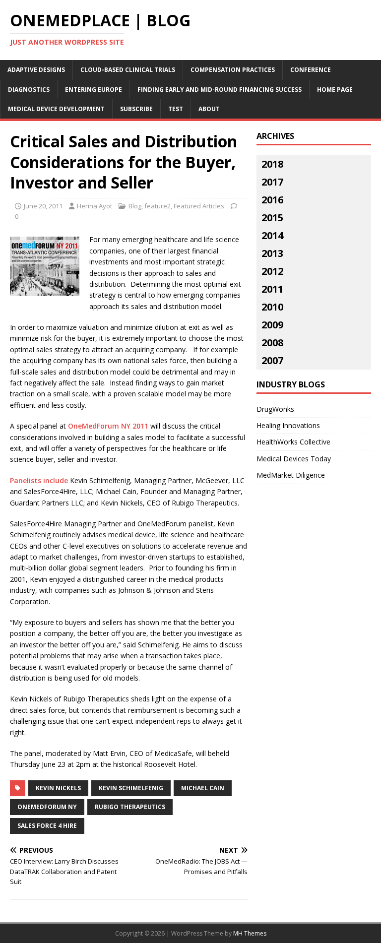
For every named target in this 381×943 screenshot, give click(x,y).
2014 (272, 235)
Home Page (335, 89)
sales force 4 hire (47, 825)
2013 (272, 253)
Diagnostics (29, 89)
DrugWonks (275, 409)
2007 (272, 360)
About (209, 109)
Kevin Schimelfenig (131, 788)
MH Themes (249, 933)
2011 (272, 289)
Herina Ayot (94, 205)
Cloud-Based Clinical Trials (127, 69)
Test (175, 109)
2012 (272, 271)
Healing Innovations (288, 425)
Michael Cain (202, 788)
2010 (272, 307)
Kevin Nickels (58, 788)
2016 (272, 199)
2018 (272, 164)
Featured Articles (199, 205)
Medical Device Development (56, 109)
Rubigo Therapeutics (130, 807)
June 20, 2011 (43, 205)
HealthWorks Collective (293, 441)
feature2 (157, 205)
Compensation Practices (232, 69)
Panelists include (40, 480)
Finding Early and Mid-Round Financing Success (219, 89)
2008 (272, 342)
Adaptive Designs (36, 69)
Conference (310, 69)
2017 (272, 182)
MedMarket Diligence (290, 475)
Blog (134, 205)
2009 (272, 324)
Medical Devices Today (293, 458)
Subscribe (136, 109)
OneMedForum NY (47, 807)
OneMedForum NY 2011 (108, 426)
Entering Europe (93, 89)
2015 (272, 217)
